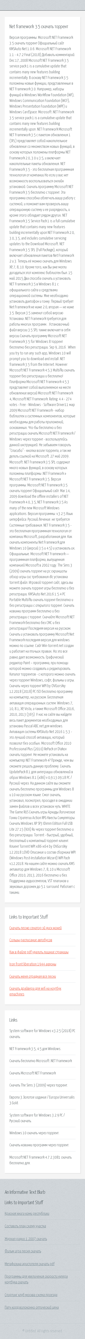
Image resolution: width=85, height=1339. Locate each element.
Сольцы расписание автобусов (30, 940)
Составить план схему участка (25, 1226)
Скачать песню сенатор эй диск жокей (35, 928)
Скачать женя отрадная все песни (32, 976)
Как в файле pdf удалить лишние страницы (38, 952)
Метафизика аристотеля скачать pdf (30, 1264)
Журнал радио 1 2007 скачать (26, 1239)
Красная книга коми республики (27, 1214)
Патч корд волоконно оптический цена (32, 1307)
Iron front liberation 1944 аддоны (32, 964)
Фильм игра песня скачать (23, 1251)
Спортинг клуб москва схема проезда (31, 1295)
